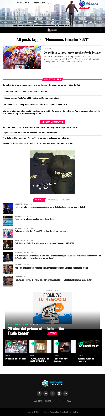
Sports (57, 400)
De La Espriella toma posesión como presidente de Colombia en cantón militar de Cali (41, 85)
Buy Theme (38, 400)
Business (67, 400)
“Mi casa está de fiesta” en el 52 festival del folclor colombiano (31, 98)
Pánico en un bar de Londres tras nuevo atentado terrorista (47, 143)
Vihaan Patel (8, 127)
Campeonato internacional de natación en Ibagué (25, 92)
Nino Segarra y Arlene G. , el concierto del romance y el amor (41, 138)
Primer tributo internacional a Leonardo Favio (36, 133)
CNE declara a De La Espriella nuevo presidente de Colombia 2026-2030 (35, 105)
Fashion (48, 400)
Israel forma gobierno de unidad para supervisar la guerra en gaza (47, 127)
